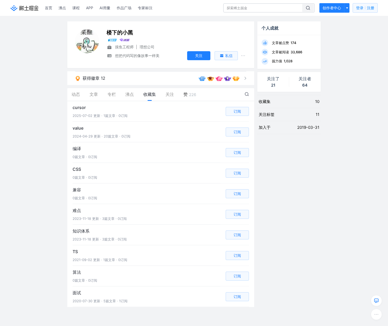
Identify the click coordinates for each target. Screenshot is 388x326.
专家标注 (145, 8)
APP (89, 8)
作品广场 (124, 8)
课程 (76, 8)
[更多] (376, 314)
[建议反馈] (376, 300)
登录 (365, 8)
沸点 (62, 8)
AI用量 (105, 8)
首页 (48, 8)
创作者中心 (332, 8)
